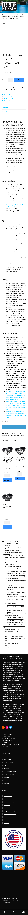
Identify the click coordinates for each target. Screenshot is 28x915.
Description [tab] (5, 107)
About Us (6, 783)
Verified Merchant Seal (10, 814)
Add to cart (19, 79)
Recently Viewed (8, 796)
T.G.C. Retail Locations (10, 771)
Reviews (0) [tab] (5, 111)
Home (5, 14)
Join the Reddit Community (11, 820)
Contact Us (7, 805)
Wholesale (6, 768)
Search (14, 912)
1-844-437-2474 (6, 736)
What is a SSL (7, 817)
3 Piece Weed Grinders (12, 16)
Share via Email (8, 101)
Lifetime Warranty (10, 213)
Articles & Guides (8, 762)
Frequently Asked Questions (11, 802)
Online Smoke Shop (9, 759)
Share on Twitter (8, 95)
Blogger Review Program (10, 811)
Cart (5, 780)
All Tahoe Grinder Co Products (14, 14)
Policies (6, 765)
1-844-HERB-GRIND (7, 734)
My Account (7, 799)
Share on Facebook (9, 96)
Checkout (6, 777)
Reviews (6, 808)
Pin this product (8, 99)
